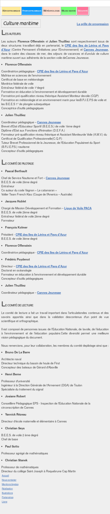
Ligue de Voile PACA (78, 208)
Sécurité (83, 10)
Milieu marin (69, 10)
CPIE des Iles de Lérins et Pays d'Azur (62, 71)
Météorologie (51, 10)
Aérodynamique (11, 10)
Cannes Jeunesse (96, 49)
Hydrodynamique (31, 10)
